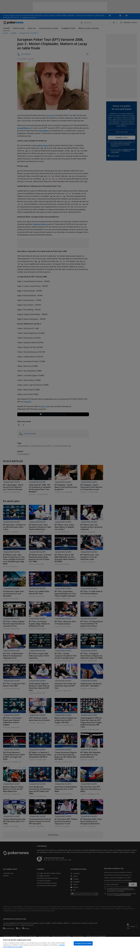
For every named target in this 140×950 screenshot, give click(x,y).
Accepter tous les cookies (83, 943)
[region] (70, 943)
